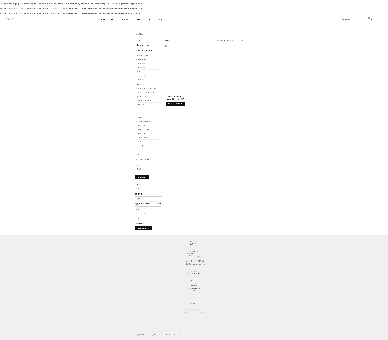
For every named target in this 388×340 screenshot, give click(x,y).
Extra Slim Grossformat (146, 92)
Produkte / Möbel (143, 137)
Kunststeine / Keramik (143, 55)
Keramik (141, 104)
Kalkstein (141, 63)
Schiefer (140, 80)
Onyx (139, 72)
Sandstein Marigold (175, 97)
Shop (113, 19)
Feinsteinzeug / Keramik (143, 88)
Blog (151, 19)
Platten (139, 133)
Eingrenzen (142, 177)
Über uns (139, 19)
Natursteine (140, 59)
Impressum (194, 286)
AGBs (194, 283)
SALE (139, 154)
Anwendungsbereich (142, 121)
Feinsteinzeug (141, 100)
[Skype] (190, 311)
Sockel (140, 141)
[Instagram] (202, 311)
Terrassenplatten (144, 109)
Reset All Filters (143, 228)
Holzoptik (142, 96)
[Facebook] (185, 311)
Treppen (140, 146)
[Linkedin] (194, 311)
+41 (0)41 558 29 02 (195, 260)
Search (160, 45)
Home (103, 19)
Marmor (141, 67)
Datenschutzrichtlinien (194, 288)
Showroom (125, 19)
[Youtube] (198, 311)
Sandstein (141, 76)
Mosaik (141, 125)
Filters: (138, 188)
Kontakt (162, 19)
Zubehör (139, 113)
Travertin (140, 84)
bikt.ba (179, 335)
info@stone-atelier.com (195, 263)
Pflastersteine (143, 129)
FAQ (194, 290)
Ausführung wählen (175, 104)
